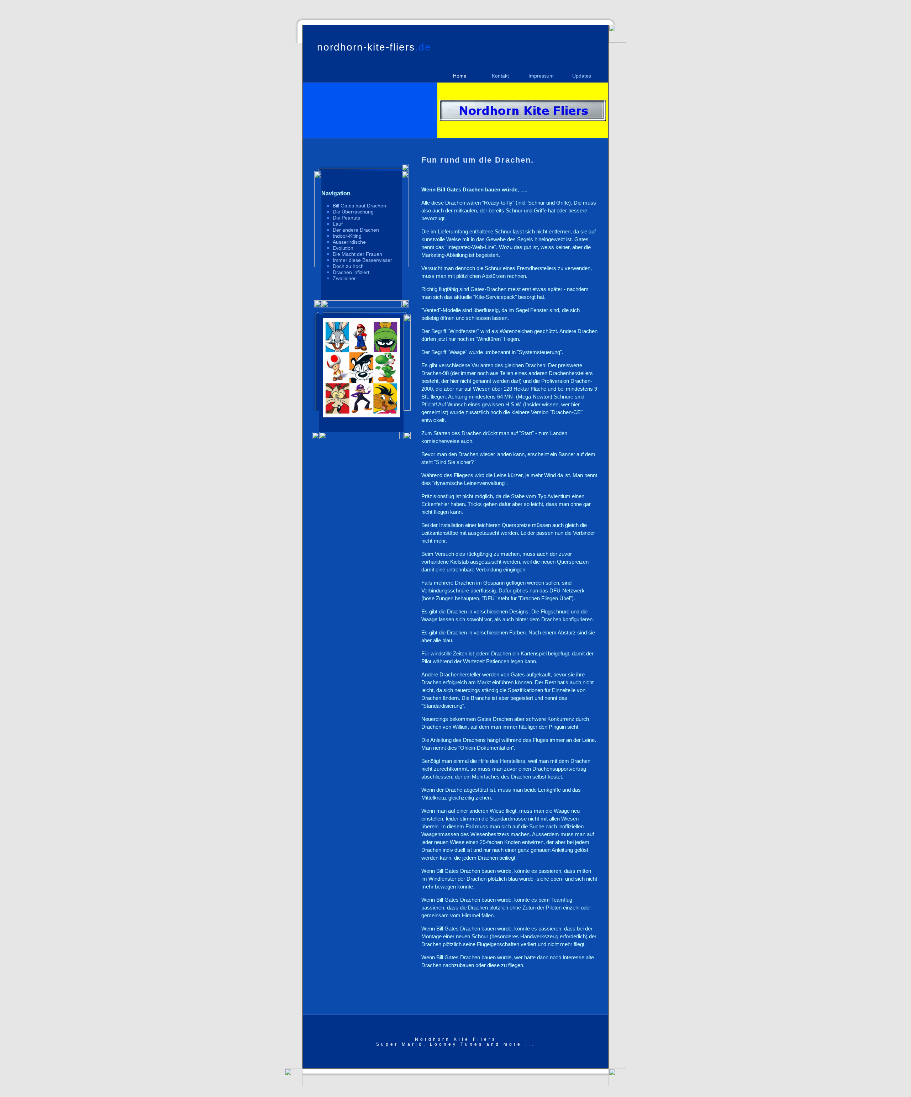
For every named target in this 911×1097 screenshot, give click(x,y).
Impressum (541, 76)
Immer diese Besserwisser (362, 260)
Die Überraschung (353, 212)
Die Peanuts (346, 218)
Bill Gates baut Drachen (359, 206)
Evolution (343, 248)
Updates (581, 76)
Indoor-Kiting (347, 236)
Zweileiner (344, 278)
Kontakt (500, 76)
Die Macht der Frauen (357, 254)
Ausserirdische (349, 242)
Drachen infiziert (351, 272)
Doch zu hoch (348, 266)
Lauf (338, 224)
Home (460, 76)
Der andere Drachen (356, 230)
